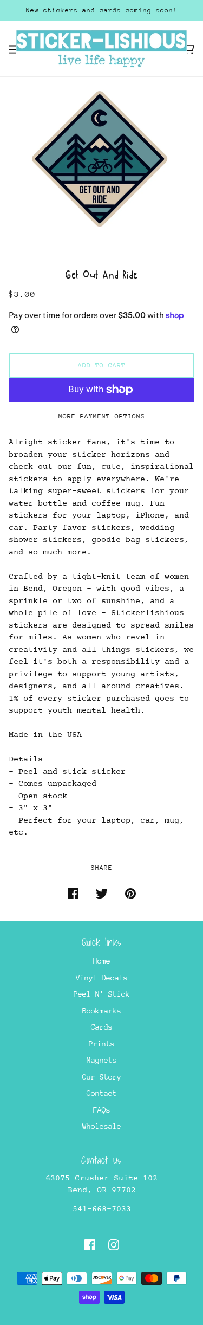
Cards (102, 1027)
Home (101, 960)
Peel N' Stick (102, 994)
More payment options (101, 416)
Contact (102, 1093)
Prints (102, 1043)
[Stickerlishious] (101, 47)
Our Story (101, 1076)
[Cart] (189, 48)
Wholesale (101, 1126)
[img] (90, 1244)
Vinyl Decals (102, 977)
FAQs (101, 1110)
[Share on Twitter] (101, 893)
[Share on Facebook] (73, 893)
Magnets (102, 1060)
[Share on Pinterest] (130, 893)
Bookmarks (101, 1010)
